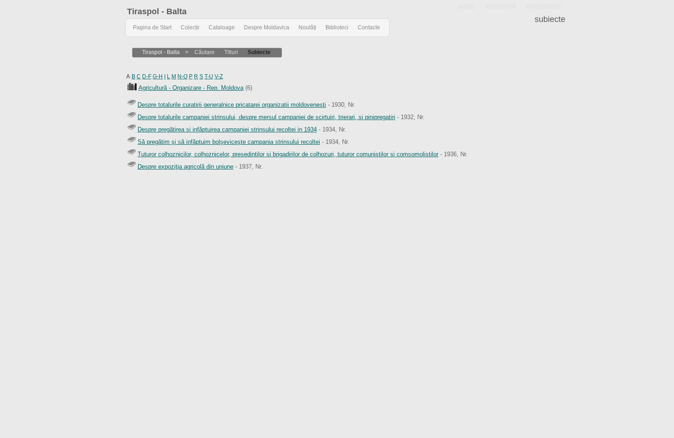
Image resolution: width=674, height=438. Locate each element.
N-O (182, 76)
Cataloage (222, 27)
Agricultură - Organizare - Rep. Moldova (190, 87)
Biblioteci (337, 27)
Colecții (190, 27)
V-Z (219, 76)
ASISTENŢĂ (501, 7)
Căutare (204, 52)
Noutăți (307, 27)
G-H (158, 76)
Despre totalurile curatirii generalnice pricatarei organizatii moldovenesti (232, 104)
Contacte (369, 27)
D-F (146, 76)
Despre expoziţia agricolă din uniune (185, 166)
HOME (466, 7)
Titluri (231, 52)
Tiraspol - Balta (157, 11)
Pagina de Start (152, 27)
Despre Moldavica (266, 27)
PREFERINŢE (544, 7)
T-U (208, 76)
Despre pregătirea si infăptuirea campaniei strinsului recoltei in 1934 (227, 129)
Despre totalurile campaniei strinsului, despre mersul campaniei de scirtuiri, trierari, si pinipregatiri (266, 117)
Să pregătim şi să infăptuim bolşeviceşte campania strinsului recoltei (229, 141)
